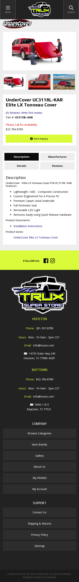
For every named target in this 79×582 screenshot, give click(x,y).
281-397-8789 (44, 328)
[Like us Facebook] (46, 262)
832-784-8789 (44, 379)
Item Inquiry (41, 138)
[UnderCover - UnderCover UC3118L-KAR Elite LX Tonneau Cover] (17, 25)
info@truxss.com (43, 345)
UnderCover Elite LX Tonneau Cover (35, 237)
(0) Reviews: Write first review (24, 113)
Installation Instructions (27, 226)
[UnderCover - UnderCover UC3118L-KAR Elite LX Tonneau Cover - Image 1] (15, 82)
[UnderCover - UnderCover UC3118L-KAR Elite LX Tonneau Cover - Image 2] (39, 82)
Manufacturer (57, 156)
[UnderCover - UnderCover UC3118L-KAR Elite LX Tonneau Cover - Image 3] (64, 82)
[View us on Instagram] (52, 262)
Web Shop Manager (46, 577)
